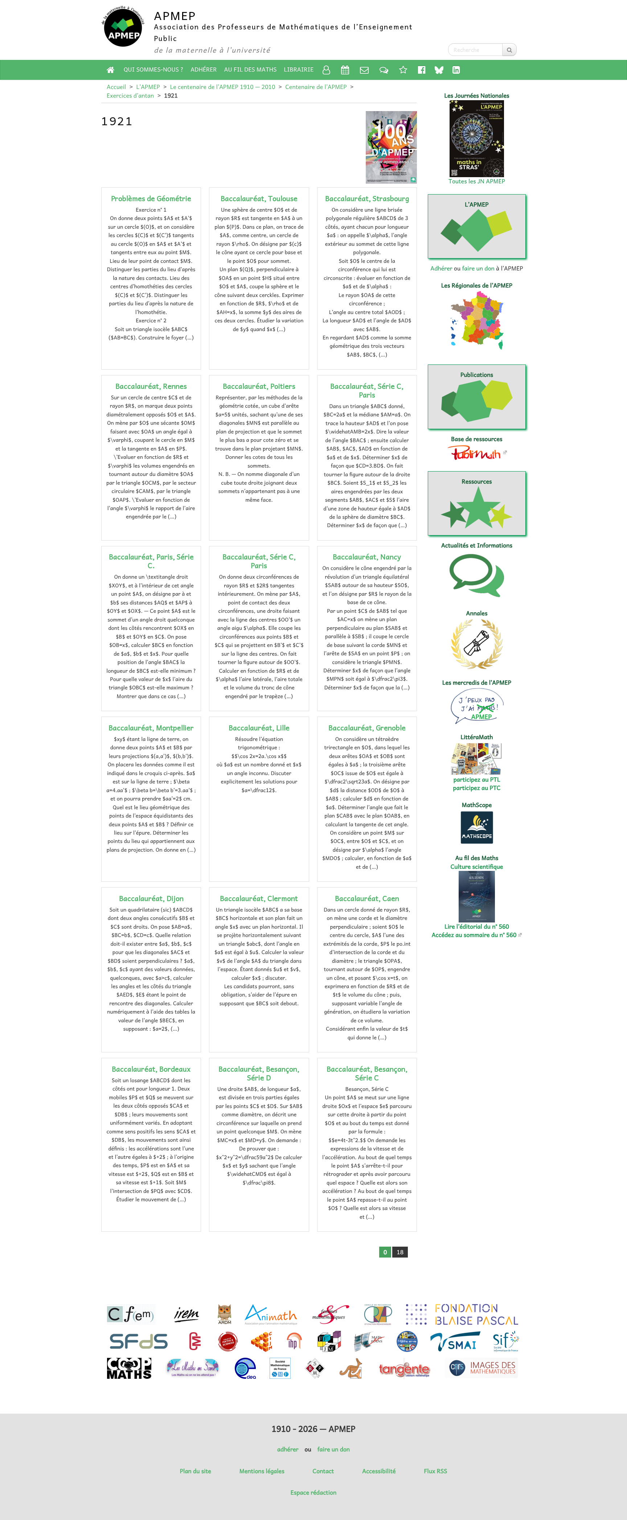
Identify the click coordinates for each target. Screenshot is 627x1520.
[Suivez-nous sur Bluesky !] (439, 70)
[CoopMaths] (129, 1368)
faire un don (478, 268)
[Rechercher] (509, 49)
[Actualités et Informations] (384, 69)
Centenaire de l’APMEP (316, 86)
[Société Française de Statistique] (139, 1341)
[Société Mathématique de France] (280, 1368)
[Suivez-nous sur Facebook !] (422, 69)
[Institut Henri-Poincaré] (294, 1341)
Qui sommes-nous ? (153, 69)
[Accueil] (110, 69)
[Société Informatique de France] (506, 1341)
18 (400, 1252)
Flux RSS (435, 1471)
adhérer (287, 1449)
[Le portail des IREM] (186, 1314)
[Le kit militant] (403, 69)
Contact (323, 1471)
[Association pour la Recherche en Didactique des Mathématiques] (224, 1314)
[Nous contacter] (364, 69)
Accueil (116, 86)
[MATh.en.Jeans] (369, 1341)
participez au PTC (477, 787)
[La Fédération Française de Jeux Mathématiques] (329, 1341)
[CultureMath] (194, 1341)
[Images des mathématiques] (481, 1368)
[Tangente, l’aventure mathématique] (404, 1368)
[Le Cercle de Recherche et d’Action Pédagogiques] (378, 1314)
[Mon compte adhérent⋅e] (326, 69)
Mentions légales (261, 1471)
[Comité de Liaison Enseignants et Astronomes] (245, 1368)
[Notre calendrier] (345, 69)
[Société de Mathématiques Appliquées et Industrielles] (455, 1341)
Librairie (299, 69)
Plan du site (195, 1471)
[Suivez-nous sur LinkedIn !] (456, 69)
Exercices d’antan (130, 95)
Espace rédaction (313, 1492)
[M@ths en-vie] (407, 1341)
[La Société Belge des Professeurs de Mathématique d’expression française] (314, 1368)
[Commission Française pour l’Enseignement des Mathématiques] (131, 1314)
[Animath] (271, 1314)
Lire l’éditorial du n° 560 (476, 926)
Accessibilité (379, 1471)
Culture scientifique (477, 866)
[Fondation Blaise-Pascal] (462, 1314)
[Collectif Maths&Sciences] (228, 1341)
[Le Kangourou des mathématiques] (350, 1368)
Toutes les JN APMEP (476, 181)
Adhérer (203, 69)
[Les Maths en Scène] (193, 1368)
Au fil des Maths (250, 69)
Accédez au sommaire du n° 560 (474, 935)
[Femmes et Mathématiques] (331, 1314)
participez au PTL (477, 779)
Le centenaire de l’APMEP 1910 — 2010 (222, 86)
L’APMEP (148, 86)
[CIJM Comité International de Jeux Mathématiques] (261, 1341)
